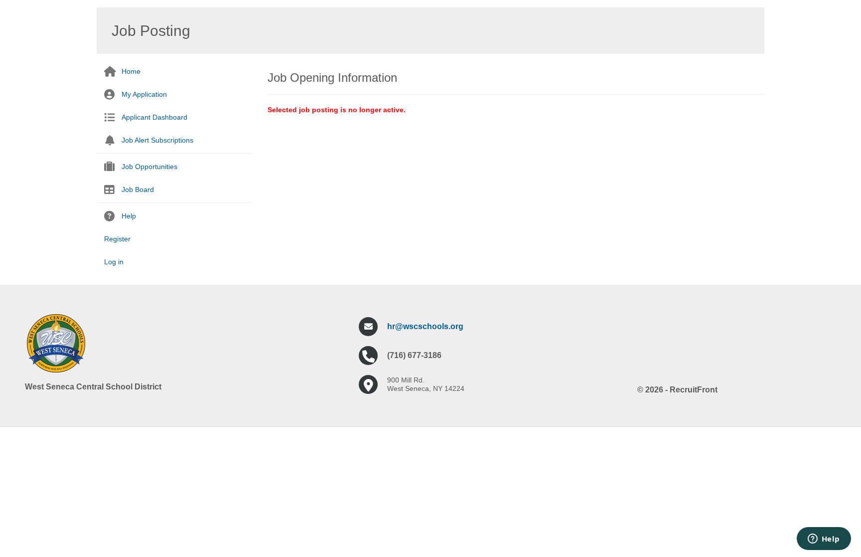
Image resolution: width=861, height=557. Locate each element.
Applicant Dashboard (154, 117)
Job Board (138, 189)
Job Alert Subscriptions (157, 140)
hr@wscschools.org (425, 326)
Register (117, 239)
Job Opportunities (149, 167)
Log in (114, 262)
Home (131, 71)
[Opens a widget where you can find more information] (823, 539)
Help (129, 216)
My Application (144, 94)
